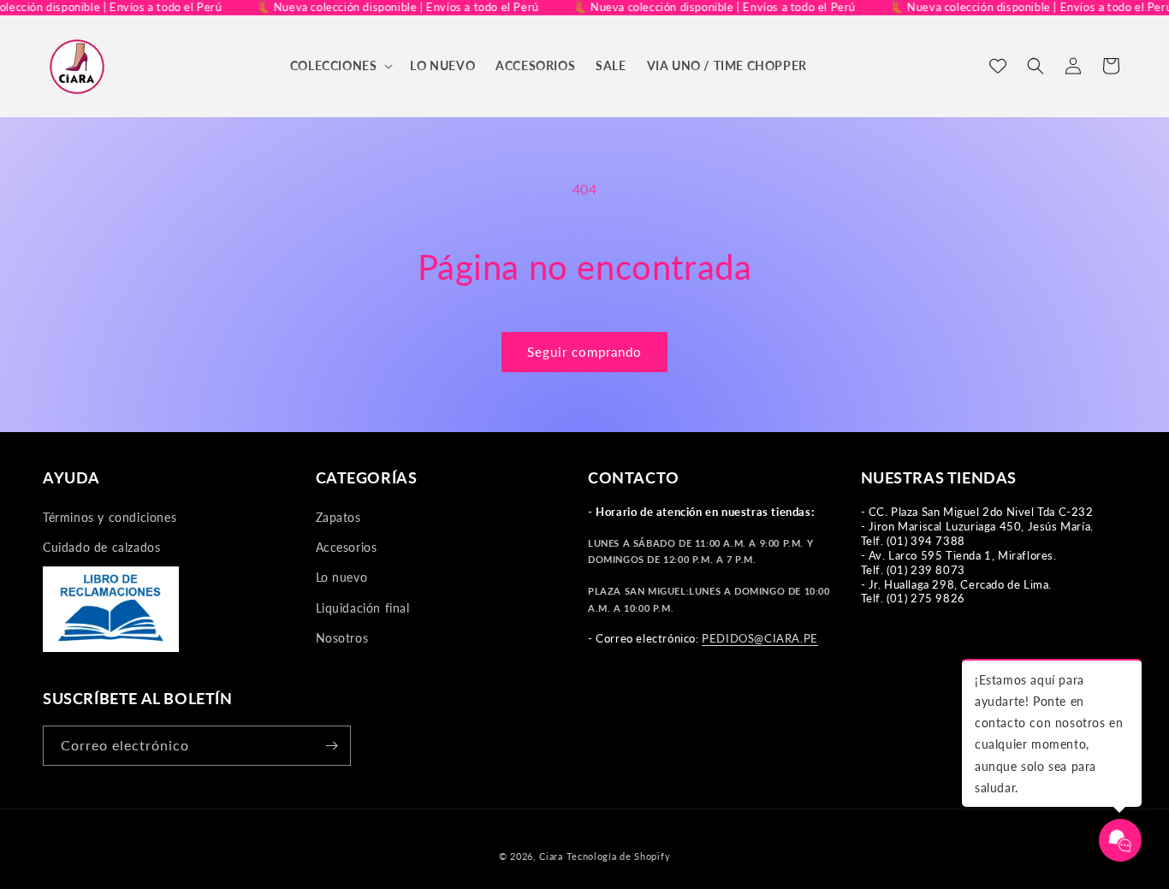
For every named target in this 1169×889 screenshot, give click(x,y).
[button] (340, 66)
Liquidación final (363, 608)
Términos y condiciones (109, 517)
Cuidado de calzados (101, 547)
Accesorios (346, 547)
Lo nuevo (342, 577)
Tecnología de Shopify (619, 856)
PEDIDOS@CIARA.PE (760, 638)
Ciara (551, 856)
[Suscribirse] (331, 746)
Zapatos (338, 517)
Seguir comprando (584, 351)
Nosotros (342, 638)
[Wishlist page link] (997, 65)
